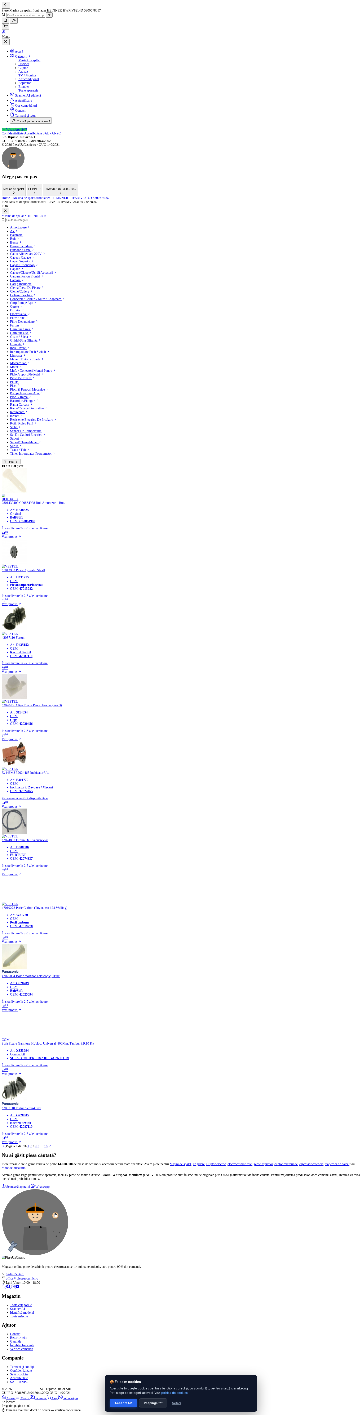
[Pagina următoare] (50, 1146)
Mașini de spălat (180, 1164)
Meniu (25, 1398)
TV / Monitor (27, 75)
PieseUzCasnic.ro (25, 1389)
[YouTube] (17, 1287)
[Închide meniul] (6, 42)
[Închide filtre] (5, 211)
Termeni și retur (25, 115)
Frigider (23, 64)
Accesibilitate (33, 133)
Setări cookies (19, 1374)
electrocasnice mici (240, 1164)
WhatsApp (42, 1186)
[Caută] (49, 15)
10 (46, 1146)
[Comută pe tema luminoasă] (14, 21)
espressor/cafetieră (311, 1164)
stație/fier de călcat (337, 1164)
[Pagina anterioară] (4, 1146)
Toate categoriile (21, 1305)
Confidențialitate (12, 133)
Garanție (15, 1341)
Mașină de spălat (29, 60)
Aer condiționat (28, 79)
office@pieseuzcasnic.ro (22, 1278)
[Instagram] (13, 1287)
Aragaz (23, 71)
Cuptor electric (216, 1164)
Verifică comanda (21, 1349)
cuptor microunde (286, 1164)
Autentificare (23, 100)
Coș (55, 1398)
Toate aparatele (28, 90)
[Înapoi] (6, 5)
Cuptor (23, 68)
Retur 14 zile (18, 1337)
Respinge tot (153, 1403)
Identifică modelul (22, 1312)
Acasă (19, 51)
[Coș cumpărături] (5, 27)
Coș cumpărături (26, 105)
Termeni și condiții (22, 1367)
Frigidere (199, 1164)
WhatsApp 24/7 (16, 129)
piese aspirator (263, 1164)
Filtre (12, 461)
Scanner (41, 1398)
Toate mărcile (19, 1316)
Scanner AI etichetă (28, 95)
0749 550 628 (15, 1274)
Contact (20, 110)
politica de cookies (174, 1392)
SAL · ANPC (52, 133)
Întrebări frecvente (22, 1345)
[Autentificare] (4, 33)
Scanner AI (17, 1309)
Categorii (21, 56)
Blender (23, 86)
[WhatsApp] (4, 1287)
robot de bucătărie (13, 1168)
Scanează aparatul (18, 1186)
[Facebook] (8, 1287)
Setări (176, 1403)
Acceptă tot (123, 1403)
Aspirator (24, 83)
